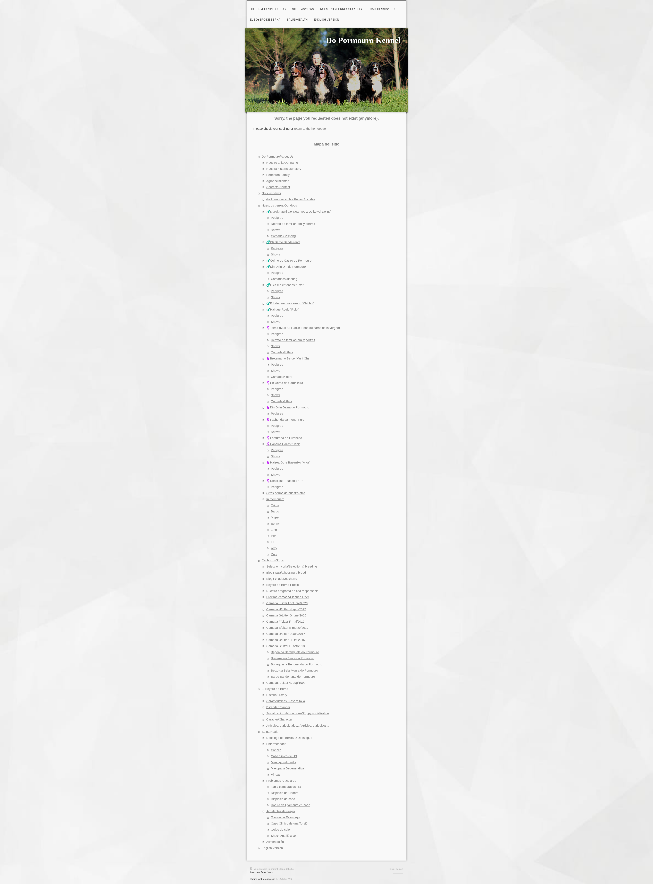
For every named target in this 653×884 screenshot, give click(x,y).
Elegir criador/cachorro (281, 578)
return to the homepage (310, 128)
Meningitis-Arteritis (283, 762)
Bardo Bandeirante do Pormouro (293, 676)
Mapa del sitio (286, 869)
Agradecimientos (277, 181)
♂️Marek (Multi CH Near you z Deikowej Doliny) (298, 211)
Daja (274, 554)
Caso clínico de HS (284, 756)
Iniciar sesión (396, 869)
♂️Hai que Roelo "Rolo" (282, 309)
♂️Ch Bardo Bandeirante (283, 242)
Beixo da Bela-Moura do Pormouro (294, 670)
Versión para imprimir (265, 869)
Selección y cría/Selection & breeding (291, 566)
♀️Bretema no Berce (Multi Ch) (287, 358)
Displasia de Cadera (284, 793)
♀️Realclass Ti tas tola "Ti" (284, 481)
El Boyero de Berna (275, 689)
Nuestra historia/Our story (283, 168)
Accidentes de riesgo (280, 811)
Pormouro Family (278, 175)
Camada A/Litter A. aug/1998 (285, 682)
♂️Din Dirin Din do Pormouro (286, 266)
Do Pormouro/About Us (277, 156)
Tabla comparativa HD (286, 786)
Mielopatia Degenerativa (287, 768)
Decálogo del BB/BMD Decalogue (289, 738)
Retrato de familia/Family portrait (293, 224)
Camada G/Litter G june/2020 (286, 615)
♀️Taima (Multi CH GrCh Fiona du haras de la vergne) (303, 328)
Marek (275, 517)
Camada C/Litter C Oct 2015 (285, 640)
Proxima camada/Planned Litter (287, 597)
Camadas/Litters (282, 352)
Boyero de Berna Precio (282, 585)
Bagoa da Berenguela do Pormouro (295, 652)
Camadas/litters (281, 377)
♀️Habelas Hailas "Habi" (283, 444)
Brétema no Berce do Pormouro (292, 658)
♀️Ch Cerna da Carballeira (284, 383)
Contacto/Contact (278, 187)
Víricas (275, 774)
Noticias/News (271, 193)
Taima (275, 505)
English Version (272, 848)
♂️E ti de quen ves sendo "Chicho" (290, 303)
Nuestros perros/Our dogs (279, 205)
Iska (274, 536)
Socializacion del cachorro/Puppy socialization (297, 713)
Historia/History (276, 695)
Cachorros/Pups (273, 560)
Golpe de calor (281, 829)
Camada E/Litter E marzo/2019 (287, 627)
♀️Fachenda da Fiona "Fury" (285, 419)
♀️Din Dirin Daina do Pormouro (287, 407)
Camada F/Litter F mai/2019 (285, 621)
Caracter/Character (279, 719)
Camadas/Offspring (284, 279)
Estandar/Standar (278, 707)
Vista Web (398, 872)
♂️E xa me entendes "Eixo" (285, 285)
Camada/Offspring (283, 236)
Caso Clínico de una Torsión (290, 823)
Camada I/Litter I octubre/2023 (287, 603)
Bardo (275, 511)
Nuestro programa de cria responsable (292, 591)
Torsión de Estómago (285, 817)
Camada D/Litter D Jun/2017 (285, 634)
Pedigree (277, 217)
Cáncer (276, 750)
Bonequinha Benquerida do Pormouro (296, 664)
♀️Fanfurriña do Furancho (284, 438)
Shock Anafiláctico (283, 835)
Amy (274, 548)
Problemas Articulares (281, 780)
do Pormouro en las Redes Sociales (290, 199)
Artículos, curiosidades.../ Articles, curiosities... (297, 725)
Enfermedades (276, 744)
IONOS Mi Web (284, 879)
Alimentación (275, 842)
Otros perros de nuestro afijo (285, 493)
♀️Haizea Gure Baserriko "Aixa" (288, 462)
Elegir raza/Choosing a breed (286, 572)
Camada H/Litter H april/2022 (286, 609)
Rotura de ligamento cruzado (290, 805)
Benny (275, 523)
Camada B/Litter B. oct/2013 (285, 646)
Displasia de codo (283, 799)
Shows (275, 230)
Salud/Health (270, 731)
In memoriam (275, 499)
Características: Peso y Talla (285, 701)
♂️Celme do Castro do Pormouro (289, 260)
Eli (272, 542)
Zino (274, 529)
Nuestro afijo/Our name (282, 162)
